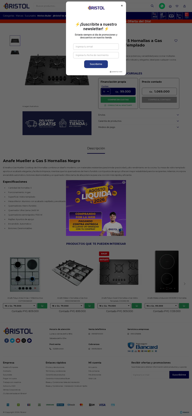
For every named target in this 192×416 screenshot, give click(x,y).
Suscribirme (96, 64)
